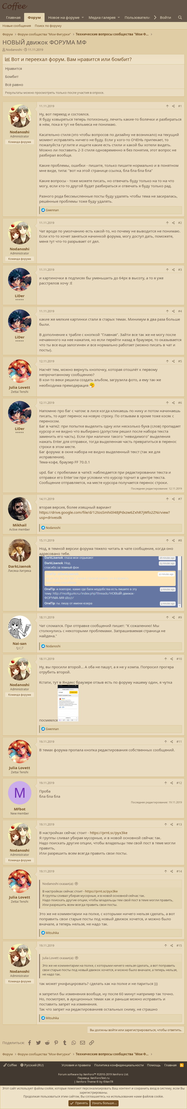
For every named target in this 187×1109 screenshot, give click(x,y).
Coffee (12, 1065)
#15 (179, 945)
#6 (180, 403)
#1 (180, 106)
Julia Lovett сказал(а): (58, 958)
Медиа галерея (102, 17)
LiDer (20, 295)
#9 (180, 617)
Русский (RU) (34, 1065)
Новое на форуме (63, 17)
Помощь (154, 1065)
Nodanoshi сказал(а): (58, 883)
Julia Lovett (19, 387)
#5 (180, 361)
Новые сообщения (16, 25)
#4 (180, 311)
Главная (13, 17)
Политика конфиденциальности (119, 1065)
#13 (179, 824)
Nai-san (20, 643)
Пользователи (137, 17)
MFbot (20, 808)
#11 (179, 742)
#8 (180, 540)
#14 (179, 871)
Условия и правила (76, 1065)
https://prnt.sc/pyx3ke (108, 832)
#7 (180, 499)
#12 (179, 783)
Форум (34, 17)
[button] (82, 17)
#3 (180, 270)
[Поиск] (180, 17)
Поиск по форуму (48, 25)
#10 (179, 659)
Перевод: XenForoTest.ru (94, 1078)
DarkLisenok (19, 566)
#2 (180, 223)
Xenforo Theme (94, 1081)
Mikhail (20, 525)
